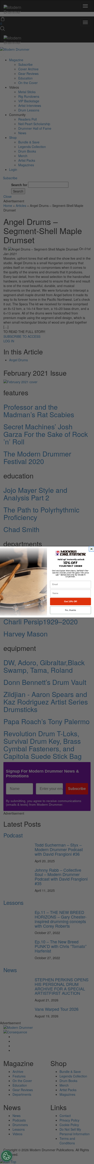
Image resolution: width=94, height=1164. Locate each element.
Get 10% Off (70, 601)
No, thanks (70, 610)
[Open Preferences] (6, 1156)
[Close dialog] (92, 549)
